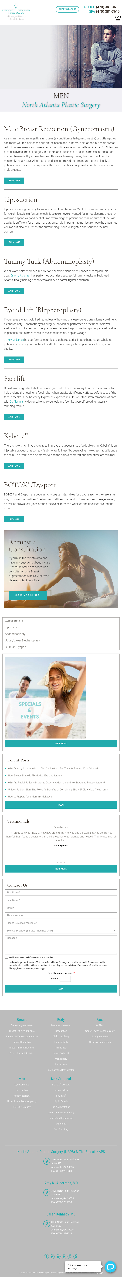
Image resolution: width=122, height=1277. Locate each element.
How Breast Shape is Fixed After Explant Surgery (35, 775)
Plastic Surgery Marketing (61, 1272)
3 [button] (64, 862)
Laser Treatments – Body (61, 1112)
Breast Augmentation (22, 1025)
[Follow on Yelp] (75, 1256)
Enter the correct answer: (61, 973)
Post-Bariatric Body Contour (61, 1070)
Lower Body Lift (61, 1053)
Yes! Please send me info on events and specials (31, 957)
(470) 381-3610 (102, 7)
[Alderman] (16, 11)
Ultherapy (61, 1123)
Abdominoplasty (15, 634)
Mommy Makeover (61, 1025)
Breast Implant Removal (21, 1047)
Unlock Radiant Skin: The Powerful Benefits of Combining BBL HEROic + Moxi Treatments (58, 789)
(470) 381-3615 (104, 11)
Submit (61, 988)
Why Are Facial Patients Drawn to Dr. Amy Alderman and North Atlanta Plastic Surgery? (56, 782)
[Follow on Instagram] (70, 1256)
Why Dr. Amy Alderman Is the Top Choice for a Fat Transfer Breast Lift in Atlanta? (53, 768)
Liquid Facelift (61, 1101)
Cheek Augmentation (100, 1042)
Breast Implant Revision (22, 1053)
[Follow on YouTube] (58, 1256)
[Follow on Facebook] (46, 1256)
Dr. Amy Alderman (20, 275)
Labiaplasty (61, 1064)
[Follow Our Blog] (64, 1256)
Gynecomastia (14, 620)
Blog (61, 804)
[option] (61, 841)
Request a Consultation (27, 595)
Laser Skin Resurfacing (61, 1118)
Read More (61, 743)
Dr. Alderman (17, 401)
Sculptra (61, 1095)
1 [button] (57, 862)
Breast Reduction (22, 1042)
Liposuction (12, 627)
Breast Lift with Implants (22, 1031)
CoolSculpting (61, 1129)
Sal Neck (100, 1025)
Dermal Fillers (61, 1090)
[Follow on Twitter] (52, 1256)
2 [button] (61, 862)
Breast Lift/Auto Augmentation (22, 1036)
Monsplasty (61, 1058)
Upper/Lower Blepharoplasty (23, 640)
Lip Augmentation (100, 1036)
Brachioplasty (61, 1042)
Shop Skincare (67, 9)
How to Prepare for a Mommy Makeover (30, 796)
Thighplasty (61, 1047)
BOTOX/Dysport (15, 647)
